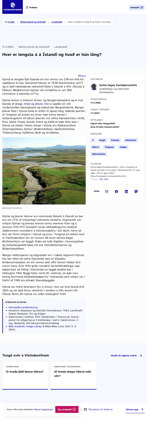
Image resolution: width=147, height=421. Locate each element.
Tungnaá (109, 147)
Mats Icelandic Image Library (25, 326)
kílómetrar (130, 140)
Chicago (94, 179)
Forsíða (11, 22)
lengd (102, 140)
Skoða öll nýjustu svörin (124, 355)
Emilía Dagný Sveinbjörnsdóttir (118, 85)
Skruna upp (132, 409)
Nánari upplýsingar (43, 409)
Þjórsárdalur (98, 154)
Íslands (115, 140)
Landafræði (56, 22)
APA (101, 179)
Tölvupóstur (100, 409)
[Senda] (106, 191)
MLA (107, 179)
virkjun (123, 147)
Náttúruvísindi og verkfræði (33, 22)
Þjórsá (95, 147)
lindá (27, 104)
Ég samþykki (65, 409)
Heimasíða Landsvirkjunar (23, 307)
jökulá (39, 104)
